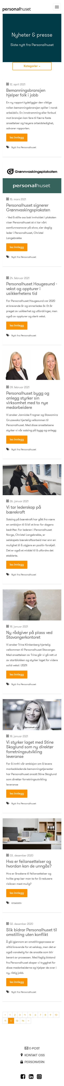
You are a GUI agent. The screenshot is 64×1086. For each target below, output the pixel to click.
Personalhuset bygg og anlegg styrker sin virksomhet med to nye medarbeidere (27, 400)
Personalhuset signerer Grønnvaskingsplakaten (28, 207)
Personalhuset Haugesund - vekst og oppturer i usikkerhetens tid (31, 288)
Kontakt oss (35, 1055)
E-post (34, 1048)
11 (5, 1020)
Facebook (24, 1076)
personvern (34, 1062)
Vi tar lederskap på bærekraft (23, 509)
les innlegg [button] (17, 137)
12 (12, 1020)
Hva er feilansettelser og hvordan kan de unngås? (29, 863)
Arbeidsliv (16, 903)
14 (23, 1020)
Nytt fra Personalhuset (23, 147)
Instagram (40, 1076)
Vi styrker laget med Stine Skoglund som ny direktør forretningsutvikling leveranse (30, 749)
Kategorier (31, 66)
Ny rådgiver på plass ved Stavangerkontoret (29, 634)
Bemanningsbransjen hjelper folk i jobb (25, 92)
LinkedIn (32, 1076)
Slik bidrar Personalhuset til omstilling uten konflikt (31, 932)
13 (17, 1020)
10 (56, 1015)
